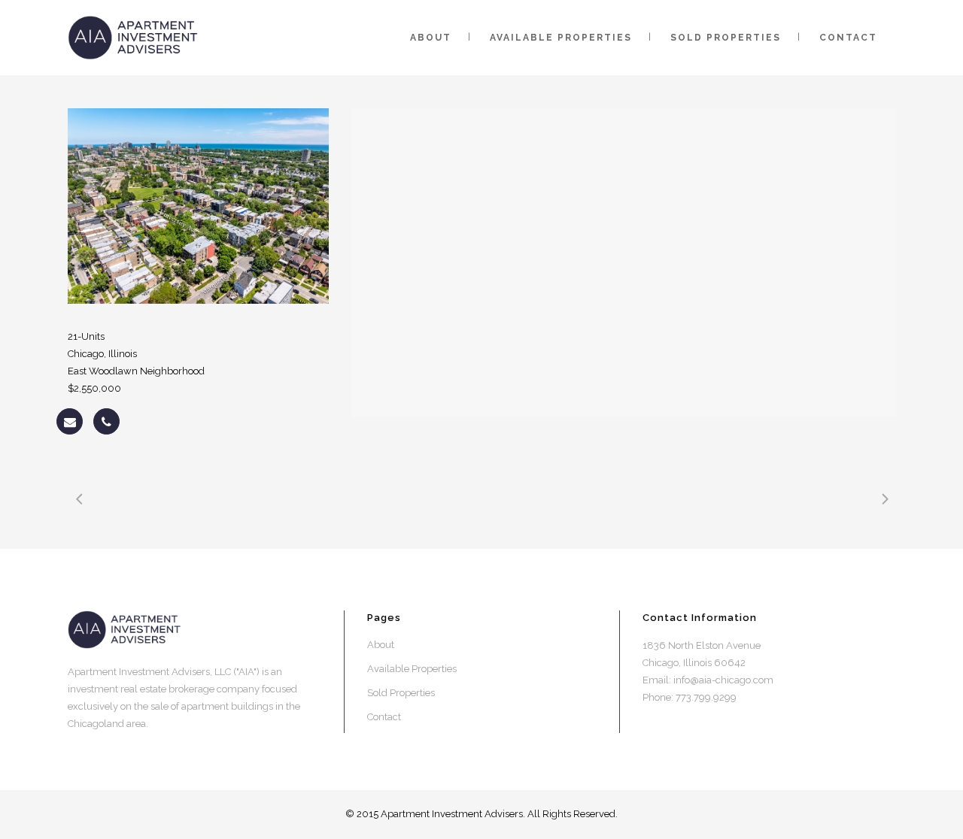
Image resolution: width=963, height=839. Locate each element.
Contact (384, 716)
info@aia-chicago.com (723, 680)
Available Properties (412, 668)
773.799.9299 (706, 697)
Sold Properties (401, 692)
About (380, 644)
